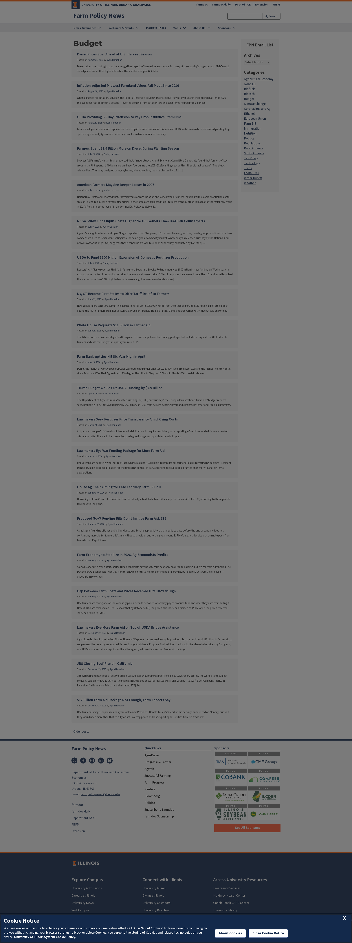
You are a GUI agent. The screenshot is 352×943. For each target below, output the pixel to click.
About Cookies (230, 933)
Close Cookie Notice (268, 933)
